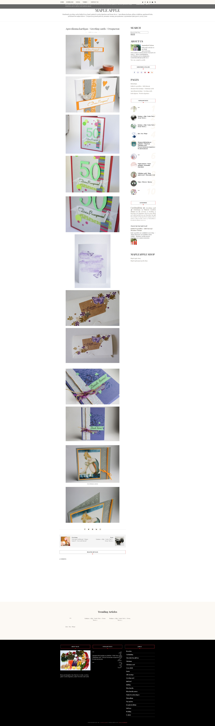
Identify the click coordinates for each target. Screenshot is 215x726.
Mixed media (129, 688)
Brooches (133, 213)
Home (62, 2)
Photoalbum (151, 218)
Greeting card (151, 208)
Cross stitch (152, 213)
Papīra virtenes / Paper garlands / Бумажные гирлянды (144, 165)
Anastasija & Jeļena (148, 45)
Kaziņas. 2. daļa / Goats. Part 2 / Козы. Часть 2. (119, 619)
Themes (85, 2)
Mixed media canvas (141, 218)
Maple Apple (107, 10)
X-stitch (134, 215)
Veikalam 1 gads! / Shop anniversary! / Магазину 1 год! (146, 174)
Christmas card (142, 213)
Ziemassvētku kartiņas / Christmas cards (142, 88)
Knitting (150, 217)
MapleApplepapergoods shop (139, 261)
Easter (136, 217)
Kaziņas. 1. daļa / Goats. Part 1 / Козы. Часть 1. (95, 619)
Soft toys (141, 215)
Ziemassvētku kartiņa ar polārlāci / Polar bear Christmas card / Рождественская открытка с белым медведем (146, 145)
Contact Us (95, 2)
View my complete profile (138, 60)
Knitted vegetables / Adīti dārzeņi (140, 86)
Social (78, 2)
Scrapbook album (135, 220)
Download (69, 2)
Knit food (143, 220)
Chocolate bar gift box (132, 658)
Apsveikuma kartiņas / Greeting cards (141, 91)
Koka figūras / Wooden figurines (140, 93)
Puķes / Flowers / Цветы (145, 182)
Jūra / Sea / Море (142, 133)
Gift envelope (142, 211)
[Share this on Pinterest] (92, 529)
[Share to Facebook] (84, 529)
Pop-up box (142, 217)
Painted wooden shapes (132, 695)
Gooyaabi (103, 722)
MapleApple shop (136, 258)
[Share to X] (88, 529)
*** (139, 107)
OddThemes (123, 722)
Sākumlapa (134, 84)
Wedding (151, 211)
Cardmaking (136, 207)
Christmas (136, 210)
